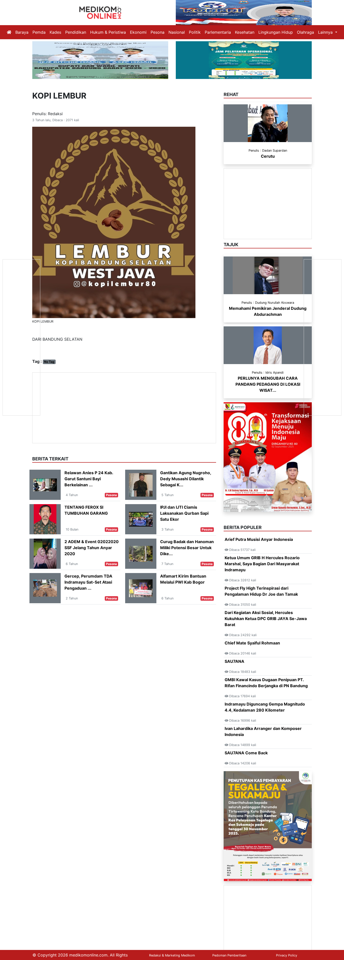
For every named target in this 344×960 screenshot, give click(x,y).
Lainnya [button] (326, 32)
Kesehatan (244, 32)
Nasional (176, 32)
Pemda (39, 32)
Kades (55, 32)
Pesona (157, 32)
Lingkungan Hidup (275, 32)
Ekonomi (138, 32)
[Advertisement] (124, 408)
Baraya (21, 32)
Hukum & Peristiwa (108, 32)
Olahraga (305, 32)
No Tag (49, 362)
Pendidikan (75, 32)
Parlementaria (218, 32)
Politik (195, 32)
